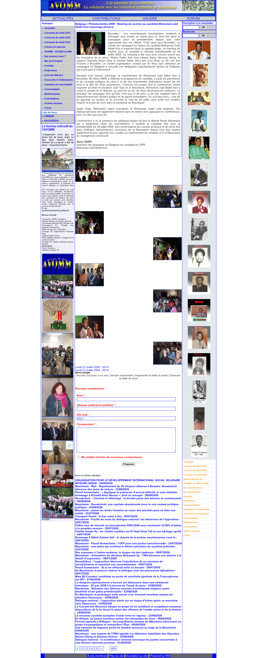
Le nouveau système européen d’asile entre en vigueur (110, 615)
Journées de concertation (58, 84)
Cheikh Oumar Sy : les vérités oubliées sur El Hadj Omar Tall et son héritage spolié (128, 531)
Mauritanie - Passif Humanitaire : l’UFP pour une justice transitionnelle (120, 543)
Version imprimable (121, 375)
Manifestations (52, 94)
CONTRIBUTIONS (106, 18)
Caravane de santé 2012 (57, 42)
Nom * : (81, 395)
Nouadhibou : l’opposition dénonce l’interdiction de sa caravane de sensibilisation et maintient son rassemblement (119, 563)
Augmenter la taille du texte (151, 375)
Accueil (80, 375)
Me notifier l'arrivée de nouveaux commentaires (111, 457)
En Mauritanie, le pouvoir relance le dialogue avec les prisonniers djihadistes (124, 570)
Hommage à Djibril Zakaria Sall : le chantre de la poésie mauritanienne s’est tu (125, 537)
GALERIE (150, 18)
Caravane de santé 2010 (57, 37)
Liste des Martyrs (53, 75)
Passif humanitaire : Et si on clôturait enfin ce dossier (109, 567)
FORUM (193, 18)
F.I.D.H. (48, 108)
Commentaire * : (87, 424)
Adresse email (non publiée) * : (96, 405)
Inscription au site (136, 655)
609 (113, 648)
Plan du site (116, 655)
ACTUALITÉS (62, 18)
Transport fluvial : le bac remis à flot (98, 516)
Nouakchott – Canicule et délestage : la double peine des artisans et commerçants (128, 498)
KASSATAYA (51, 120)
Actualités (49, 28)
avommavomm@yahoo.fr (55, 210)
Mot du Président (53, 61)
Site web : (83, 414)
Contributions (51, 98)
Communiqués (52, 89)
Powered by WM (160, 655)
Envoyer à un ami (97, 375)
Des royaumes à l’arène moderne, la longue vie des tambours (114, 552)
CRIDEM (49, 116)
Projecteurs (50, 70)
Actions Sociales (53, 103)
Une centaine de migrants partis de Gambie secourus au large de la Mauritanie (125, 627)
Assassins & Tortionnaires (58, 80)
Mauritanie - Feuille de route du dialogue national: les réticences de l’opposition (127, 519)
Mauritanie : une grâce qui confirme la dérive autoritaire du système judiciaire (125, 546)
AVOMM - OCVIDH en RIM (57, 51)
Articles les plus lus (54, 47)
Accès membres (96, 655)
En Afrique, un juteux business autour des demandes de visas (115, 618)
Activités (49, 65)
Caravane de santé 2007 (57, 33)
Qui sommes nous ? (55, 56)
